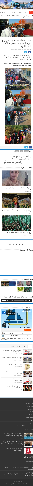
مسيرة (17, 151)
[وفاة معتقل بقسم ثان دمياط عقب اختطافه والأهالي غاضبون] (27, 381)
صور (32, 420)
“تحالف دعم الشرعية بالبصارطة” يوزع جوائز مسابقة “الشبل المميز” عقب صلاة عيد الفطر (20, 157)
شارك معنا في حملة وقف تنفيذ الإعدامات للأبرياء (14, 449)
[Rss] (22, 244)
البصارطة (27, 151)
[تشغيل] (30, 300)
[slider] (4, 300)
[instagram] (10, 244)
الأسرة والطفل (29, 417)
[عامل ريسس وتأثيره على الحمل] (27, 367)
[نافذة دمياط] (16, 4)
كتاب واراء (30, 409)
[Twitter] (16, 244)
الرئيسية (29, 15)
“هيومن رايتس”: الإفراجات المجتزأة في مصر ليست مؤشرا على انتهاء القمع (12, 442)
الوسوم (12, 346)
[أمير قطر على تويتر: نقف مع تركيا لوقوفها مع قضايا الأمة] (27, 374)
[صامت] (8, 300)
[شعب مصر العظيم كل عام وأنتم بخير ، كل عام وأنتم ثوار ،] (27, 388)
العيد (22, 151)
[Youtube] (13, 244)
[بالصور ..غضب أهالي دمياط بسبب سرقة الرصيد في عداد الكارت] (27, 352)
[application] (16, 300)
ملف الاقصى (30, 414)
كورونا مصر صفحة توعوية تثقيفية (25, 425)
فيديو (31, 423)
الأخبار (31, 412)
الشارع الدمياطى (14, 49)
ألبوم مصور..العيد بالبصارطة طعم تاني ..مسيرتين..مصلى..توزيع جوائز (13, 162)
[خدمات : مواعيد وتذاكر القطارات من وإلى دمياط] (27, 360)
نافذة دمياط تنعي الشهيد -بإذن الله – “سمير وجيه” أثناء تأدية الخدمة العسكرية (13, 435)
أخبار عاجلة (30, 406)
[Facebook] (19, 244)
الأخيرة (24, 346)
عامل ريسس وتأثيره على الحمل (14, 364)
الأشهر (29, 346)
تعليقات (18, 346)
